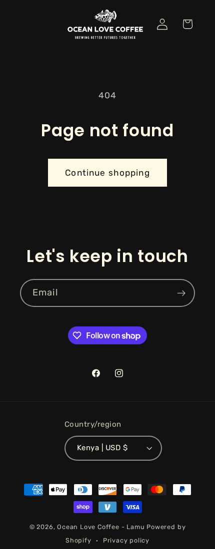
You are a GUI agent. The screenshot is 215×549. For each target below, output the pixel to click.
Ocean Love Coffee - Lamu (100, 527)
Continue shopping (107, 173)
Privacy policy (126, 540)
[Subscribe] (181, 293)
